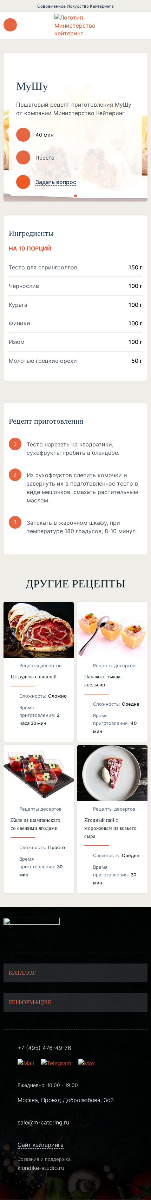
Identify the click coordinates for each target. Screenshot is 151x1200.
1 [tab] (75, 196)
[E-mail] (27, 1063)
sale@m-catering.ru (43, 1122)
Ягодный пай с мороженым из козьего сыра (110, 828)
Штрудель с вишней (34, 676)
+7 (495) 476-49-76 (44, 1047)
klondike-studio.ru (41, 1167)
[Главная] (75, 25)
